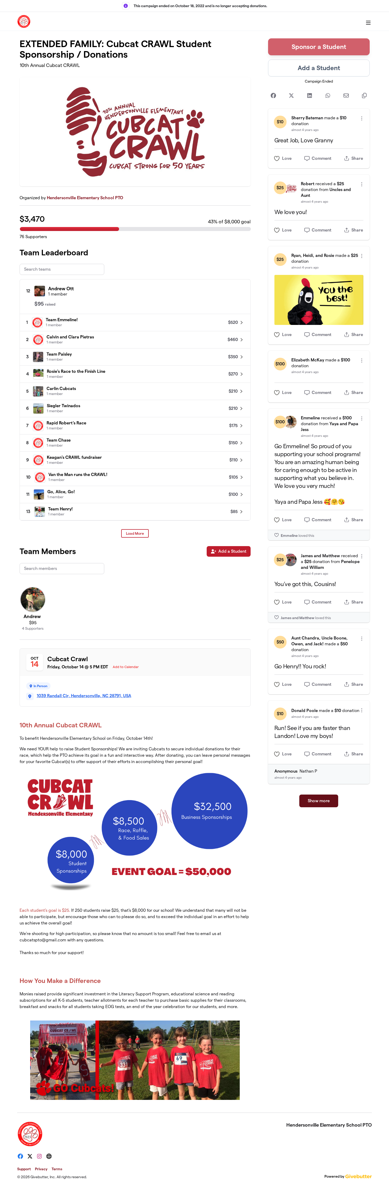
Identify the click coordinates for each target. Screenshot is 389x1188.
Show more (319, 801)
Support (24, 1169)
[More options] (362, 118)
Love (287, 158)
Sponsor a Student (319, 46)
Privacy (41, 1169)
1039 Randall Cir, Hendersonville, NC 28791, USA (84, 695)
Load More (135, 533)
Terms (57, 1169)
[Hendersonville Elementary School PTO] (23, 21)
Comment (321, 158)
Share (357, 158)
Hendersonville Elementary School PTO (85, 198)
